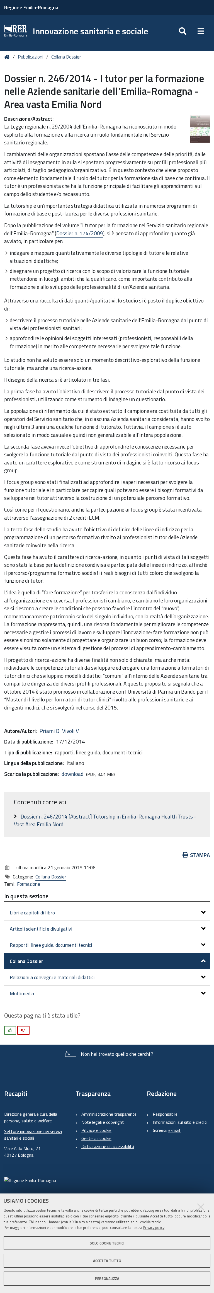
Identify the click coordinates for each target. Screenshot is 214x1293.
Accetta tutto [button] (107, 1260)
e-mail (174, 1130)
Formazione (28, 884)
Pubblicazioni (30, 56)
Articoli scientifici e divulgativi (41, 929)
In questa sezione (26, 896)
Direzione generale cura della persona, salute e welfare (30, 1117)
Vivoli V (70, 731)
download (73, 774)
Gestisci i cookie (96, 1138)
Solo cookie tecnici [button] (107, 1243)
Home (8, 57)
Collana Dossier (66, 56)
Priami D (49, 731)
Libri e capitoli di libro (32, 912)
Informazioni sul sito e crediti (180, 1122)
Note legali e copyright (102, 1122)
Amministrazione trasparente (109, 1114)
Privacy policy (153, 1227)
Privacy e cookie (96, 1130)
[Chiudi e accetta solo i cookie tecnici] (200, 1206)
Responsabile (165, 1114)
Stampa (200, 855)
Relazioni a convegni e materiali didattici (52, 977)
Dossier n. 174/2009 (79, 233)
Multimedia (22, 993)
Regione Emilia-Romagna (31, 7)
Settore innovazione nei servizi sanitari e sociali (33, 1134)
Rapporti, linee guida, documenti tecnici (51, 945)
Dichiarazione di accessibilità (107, 1146)
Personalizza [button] (107, 1278)
